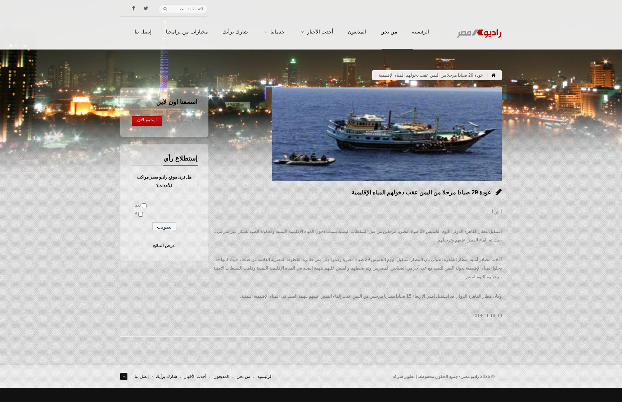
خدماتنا (277, 32)
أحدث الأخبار (320, 32)
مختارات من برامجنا (187, 32)
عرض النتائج (164, 245)
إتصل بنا (143, 32)
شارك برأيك (235, 32)
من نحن (388, 32)
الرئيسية (420, 32)
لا (136, 213)
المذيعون (357, 32)
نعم (138, 205)
